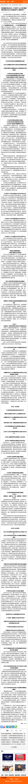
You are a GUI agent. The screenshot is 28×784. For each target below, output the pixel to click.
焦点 (2, 751)
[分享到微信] (16, 727)
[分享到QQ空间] (10, 727)
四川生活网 (3, 777)
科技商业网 (23, 775)
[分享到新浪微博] (4, 727)
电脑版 (16, 779)
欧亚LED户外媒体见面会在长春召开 (9, 761)
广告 (10, 4)
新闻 (20, 4)
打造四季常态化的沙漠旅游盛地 (21, 761)
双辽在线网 (2, 1)
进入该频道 (14, 747)
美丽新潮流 (17, 775)
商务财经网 (11, 775)
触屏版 (11, 779)
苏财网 (6, 775)
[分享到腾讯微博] (7, 727)
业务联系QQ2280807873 (16, 781)
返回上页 (25, 1)
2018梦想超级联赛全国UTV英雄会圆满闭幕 (11, 771)
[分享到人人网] (13, 727)
